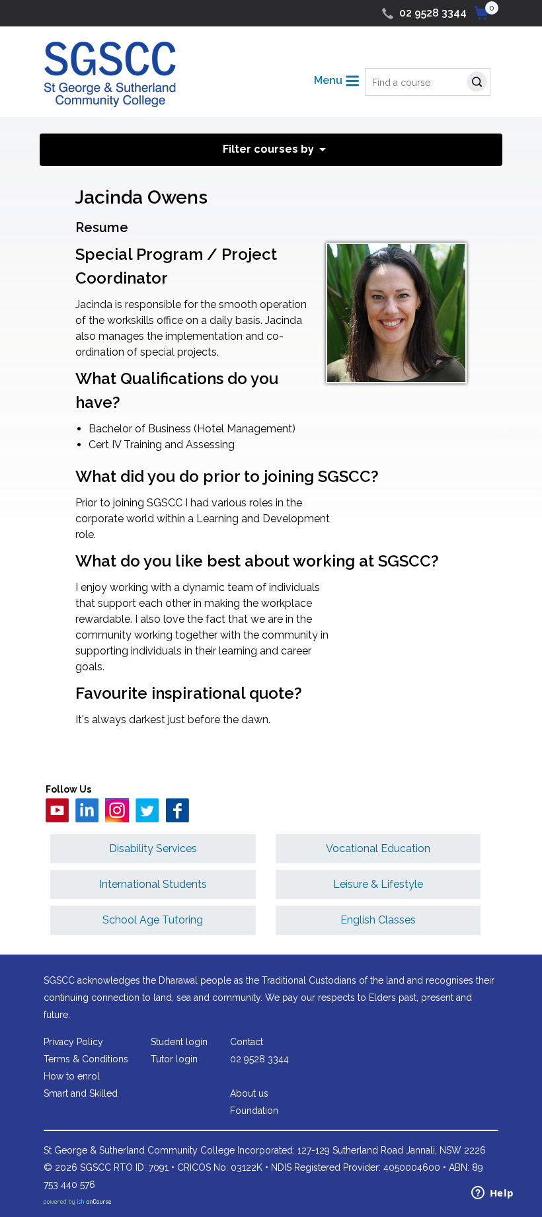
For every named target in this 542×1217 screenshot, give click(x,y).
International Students (153, 884)
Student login (179, 1042)
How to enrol (72, 1076)
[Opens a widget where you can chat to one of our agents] (492, 1193)
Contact (246, 1042)
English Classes (378, 920)
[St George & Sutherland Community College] (110, 73)
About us (249, 1093)
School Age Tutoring (152, 920)
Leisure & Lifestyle (378, 884)
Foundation (254, 1110)
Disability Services (153, 848)
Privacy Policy (73, 1042)
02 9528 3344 (433, 13)
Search (479, 83)
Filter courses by (268, 149)
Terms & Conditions (86, 1059)
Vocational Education (378, 848)
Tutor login (174, 1059)
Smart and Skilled (81, 1093)
